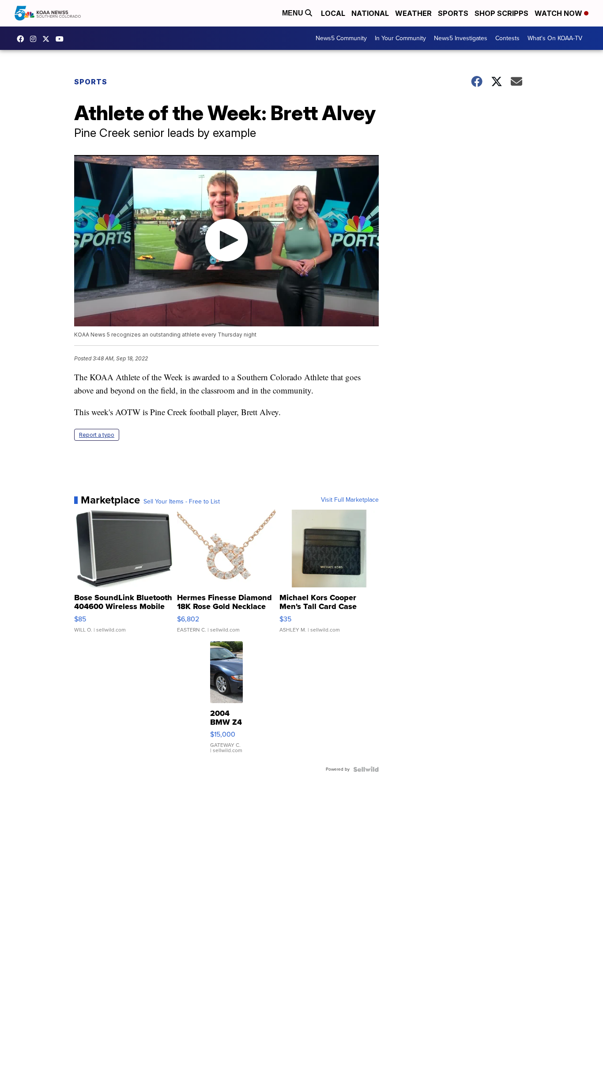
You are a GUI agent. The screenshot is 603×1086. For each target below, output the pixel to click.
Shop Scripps (501, 13)
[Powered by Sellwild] (366, 769)
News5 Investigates (460, 38)
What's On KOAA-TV (555, 38)
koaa (48, 38)
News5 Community (341, 38)
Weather (413, 13)
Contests (507, 38)
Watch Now (559, 13)
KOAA (22, 38)
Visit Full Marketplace (350, 500)
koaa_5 (35, 38)
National (370, 13)
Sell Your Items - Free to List (181, 502)
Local (333, 13)
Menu (293, 13)
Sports (453, 13)
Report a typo (96, 434)
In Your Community (400, 38)
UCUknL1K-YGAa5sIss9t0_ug (62, 38)
